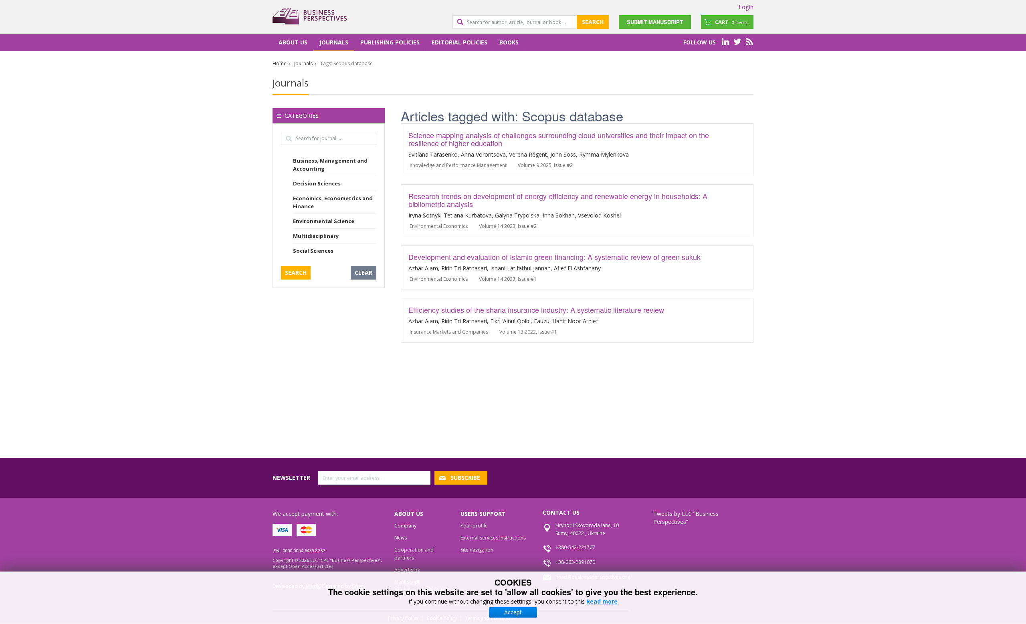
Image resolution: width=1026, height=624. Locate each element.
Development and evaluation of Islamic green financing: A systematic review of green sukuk (554, 257)
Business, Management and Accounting (330, 164)
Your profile (474, 525)
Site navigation (476, 549)
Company (405, 525)
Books (509, 42)
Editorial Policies (459, 42)
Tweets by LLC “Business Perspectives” (686, 517)
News (400, 537)
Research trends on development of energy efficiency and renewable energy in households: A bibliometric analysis (557, 200)
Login (746, 7)
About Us (293, 42)
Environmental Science (323, 221)
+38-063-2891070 (575, 562)
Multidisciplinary (316, 236)
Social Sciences (313, 250)
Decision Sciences (317, 183)
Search (593, 22)
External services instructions (493, 537)
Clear (363, 272)
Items (731, 22)
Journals (333, 42)
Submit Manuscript (655, 22)
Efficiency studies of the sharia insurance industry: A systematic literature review (536, 309)
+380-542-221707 (575, 547)
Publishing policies (390, 42)
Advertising (407, 569)
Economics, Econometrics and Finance (333, 202)
